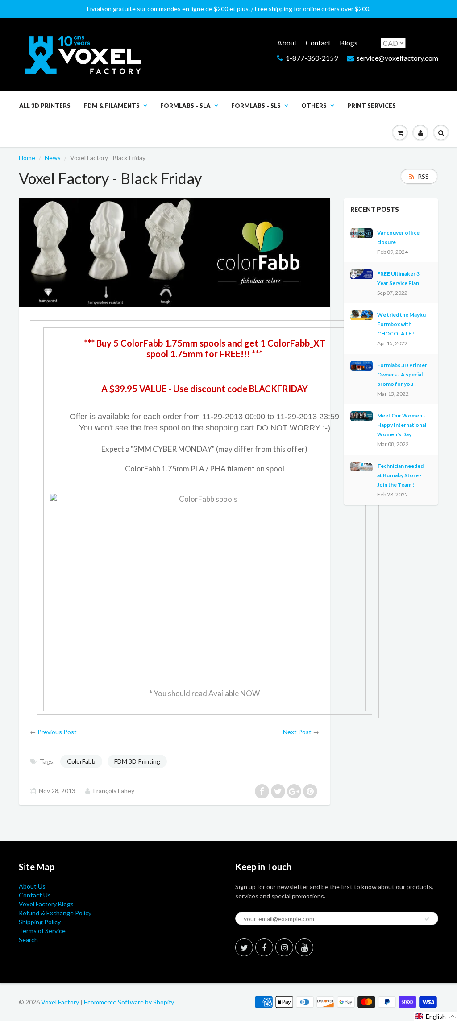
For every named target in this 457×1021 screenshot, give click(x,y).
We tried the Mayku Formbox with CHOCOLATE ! (401, 324)
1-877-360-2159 (312, 58)
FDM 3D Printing (137, 761)
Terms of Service (42, 930)
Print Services (371, 105)
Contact (318, 42)
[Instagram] (284, 947)
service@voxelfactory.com (397, 58)
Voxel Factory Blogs (46, 904)
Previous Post (57, 732)
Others (314, 105)
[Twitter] (244, 947)
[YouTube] (304, 947)
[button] (435, 1016)
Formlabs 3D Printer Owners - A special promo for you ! (402, 374)
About (287, 42)
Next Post (297, 732)
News (53, 157)
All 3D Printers (45, 105)
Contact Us (35, 895)
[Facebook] (264, 947)
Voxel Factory (60, 1002)
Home (27, 157)
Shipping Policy (40, 922)
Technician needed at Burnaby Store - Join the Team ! (400, 475)
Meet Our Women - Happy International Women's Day (401, 425)
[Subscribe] (427, 919)
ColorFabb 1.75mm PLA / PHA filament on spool (204, 468)
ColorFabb (81, 761)
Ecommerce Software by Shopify (129, 1002)
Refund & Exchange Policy (55, 913)
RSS (423, 176)
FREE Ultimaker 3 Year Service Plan (398, 278)
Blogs (348, 42)
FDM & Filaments (112, 105)
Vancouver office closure (398, 237)
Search (28, 939)
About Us (32, 886)
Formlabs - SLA (185, 105)
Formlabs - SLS (256, 105)
